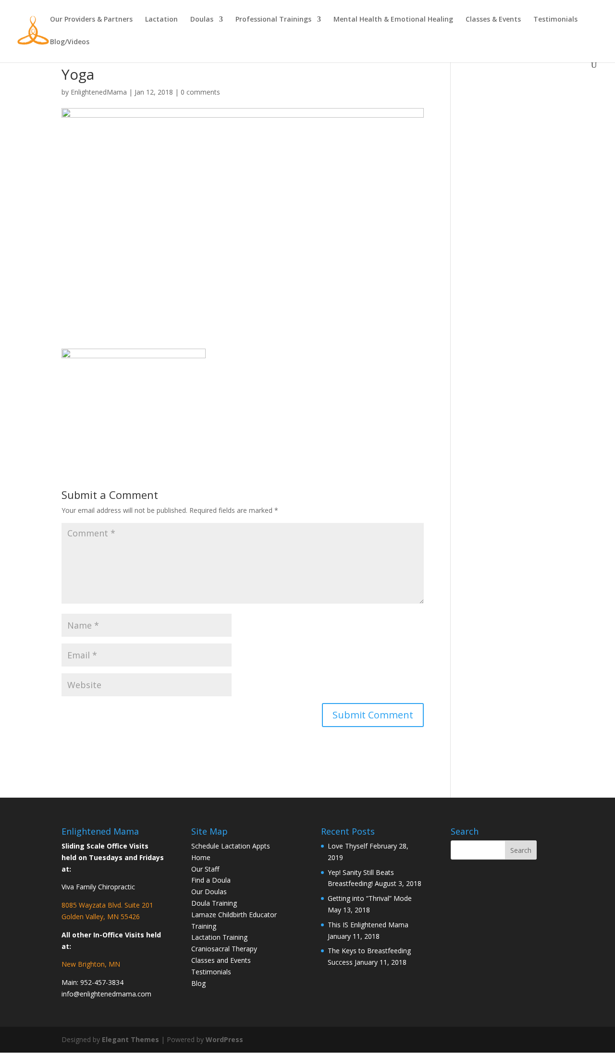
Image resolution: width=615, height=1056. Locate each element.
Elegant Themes (130, 1039)
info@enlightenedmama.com (106, 993)
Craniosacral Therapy (224, 948)
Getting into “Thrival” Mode (370, 898)
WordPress (224, 1039)
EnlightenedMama (99, 92)
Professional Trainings (273, 20)
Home (200, 857)
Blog (198, 983)
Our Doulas (209, 891)
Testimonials (555, 20)
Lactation (161, 20)
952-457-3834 (101, 982)
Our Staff (205, 869)
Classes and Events (221, 960)
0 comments (200, 92)
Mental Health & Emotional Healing (393, 20)
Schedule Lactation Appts (230, 845)
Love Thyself (348, 845)
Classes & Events (493, 20)
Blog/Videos (69, 42)
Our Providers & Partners (91, 20)
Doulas (201, 20)
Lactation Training (219, 937)
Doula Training (214, 903)
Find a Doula (211, 880)
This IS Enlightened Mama (368, 924)
